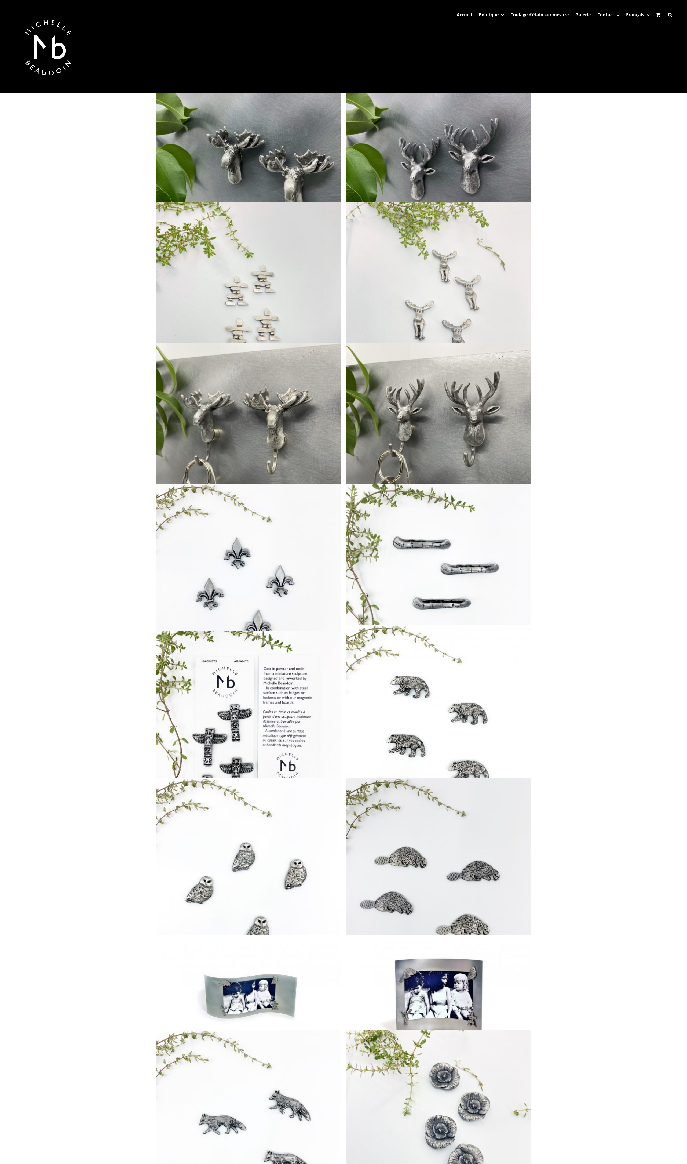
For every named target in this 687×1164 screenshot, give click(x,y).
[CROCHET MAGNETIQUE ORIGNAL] (248, 435)
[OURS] (438, 717)
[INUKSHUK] (248, 294)
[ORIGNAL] (248, 153)
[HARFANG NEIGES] (248, 870)
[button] (670, 15)
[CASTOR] (438, 870)
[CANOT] (438, 576)
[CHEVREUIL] (438, 153)
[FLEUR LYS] (248, 576)
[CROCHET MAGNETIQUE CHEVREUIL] (438, 435)
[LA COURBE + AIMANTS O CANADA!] (438, 996)
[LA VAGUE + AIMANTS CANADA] (248, 996)
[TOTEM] (248, 723)
